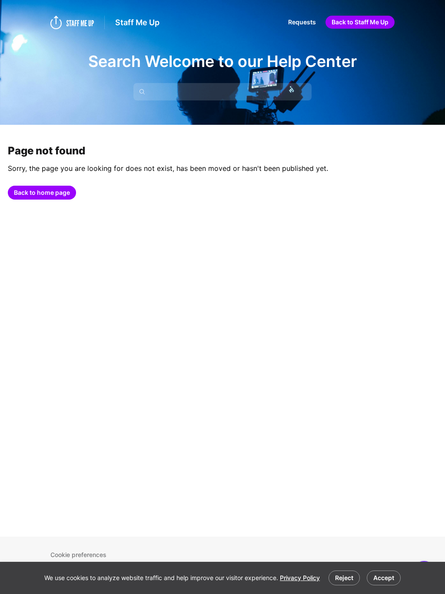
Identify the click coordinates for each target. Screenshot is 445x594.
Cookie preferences (78, 554)
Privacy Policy (300, 577)
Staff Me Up (137, 22)
